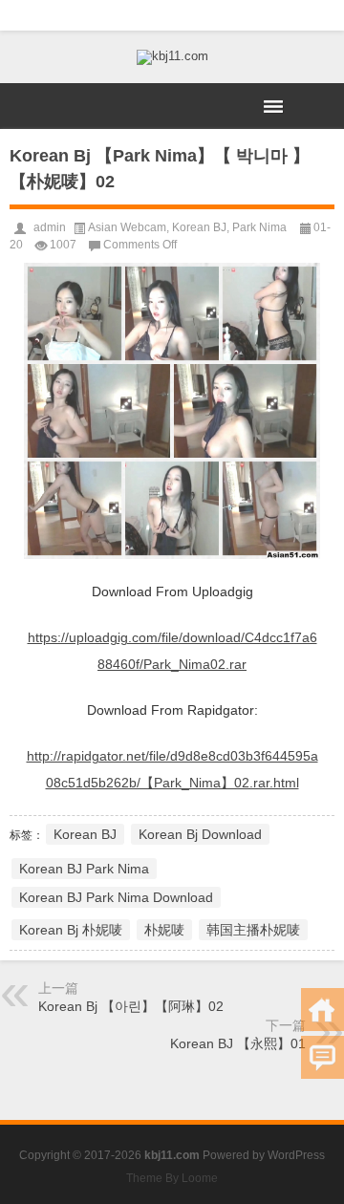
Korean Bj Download (200, 834)
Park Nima (259, 227)
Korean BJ (199, 227)
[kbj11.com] (172, 57)
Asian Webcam (127, 227)
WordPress (296, 1155)
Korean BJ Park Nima (84, 868)
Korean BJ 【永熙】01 (238, 1043)
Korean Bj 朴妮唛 (70, 929)
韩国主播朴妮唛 (253, 929)
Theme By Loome (172, 1178)
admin (49, 227)
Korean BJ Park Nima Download (116, 897)
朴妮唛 (164, 929)
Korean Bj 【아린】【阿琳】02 (131, 1006)
